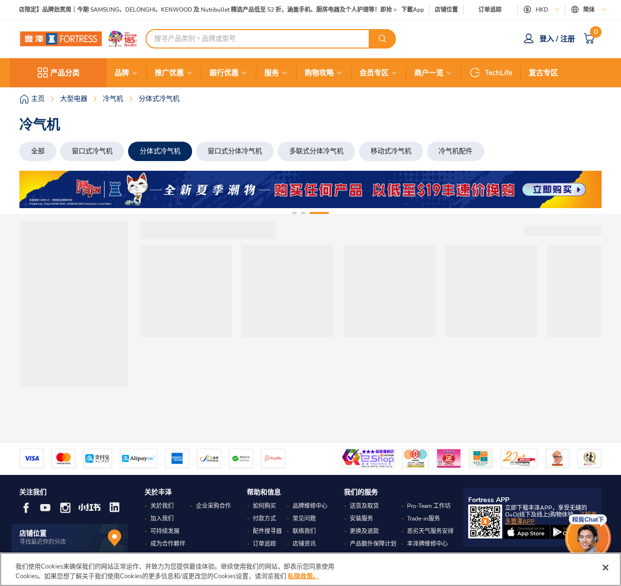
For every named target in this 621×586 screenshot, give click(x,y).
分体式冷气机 (160, 151)
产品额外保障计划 (373, 544)
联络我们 (304, 531)
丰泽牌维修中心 (427, 544)
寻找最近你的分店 (42, 542)
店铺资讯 (304, 544)
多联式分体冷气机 (316, 151)
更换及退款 (364, 531)
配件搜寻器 (267, 531)
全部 (38, 151)
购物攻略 (319, 73)
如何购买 (264, 506)
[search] (382, 39)
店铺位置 (446, 10)
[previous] (35, 190)
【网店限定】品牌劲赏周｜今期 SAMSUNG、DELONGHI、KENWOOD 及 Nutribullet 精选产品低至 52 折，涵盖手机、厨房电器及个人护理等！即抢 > (202, 10)
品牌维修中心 (310, 506)
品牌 (121, 73)
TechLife (498, 73)
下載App (412, 10)
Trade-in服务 (423, 518)
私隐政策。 (303, 575)
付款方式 (264, 518)
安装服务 (361, 518)
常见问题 (304, 518)
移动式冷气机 (391, 151)
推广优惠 (169, 73)
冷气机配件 (456, 151)
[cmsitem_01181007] (310, 189)
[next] (585, 190)
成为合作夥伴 (167, 544)
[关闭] (605, 567)
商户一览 (428, 73)
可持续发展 (165, 531)
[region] (310, 569)
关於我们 (162, 506)
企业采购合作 (213, 506)
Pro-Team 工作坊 (429, 506)
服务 (271, 73)
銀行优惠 (224, 73)
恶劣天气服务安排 (430, 531)
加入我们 (162, 518)
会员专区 (374, 73)
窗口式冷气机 (92, 151)
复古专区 (543, 73)
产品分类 (65, 73)
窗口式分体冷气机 (235, 151)
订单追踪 (490, 10)
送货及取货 (364, 506)
